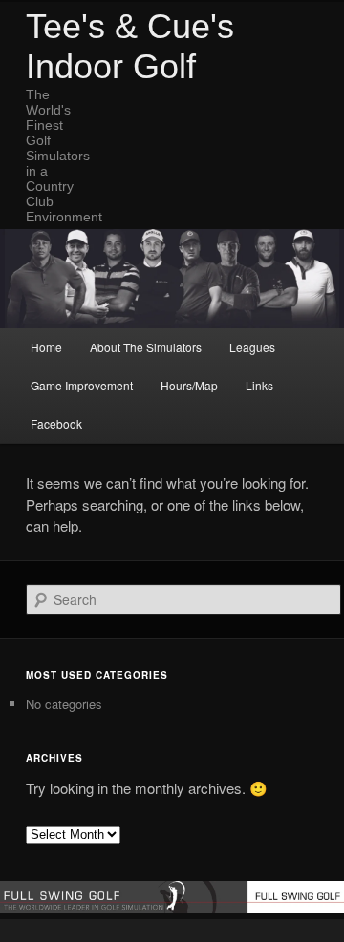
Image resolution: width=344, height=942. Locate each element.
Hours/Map (189, 385)
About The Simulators (146, 347)
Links (259, 385)
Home (46, 347)
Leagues (252, 347)
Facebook (56, 423)
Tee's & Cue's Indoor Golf (130, 46)
